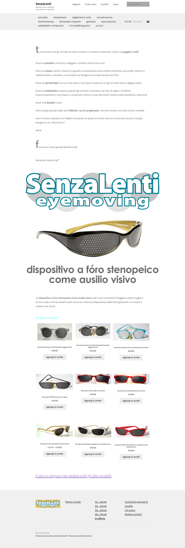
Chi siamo (130, 510)
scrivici (99, 25)
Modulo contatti (133, 514)
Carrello (105, 4)
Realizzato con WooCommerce (80, 536)
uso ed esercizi (105, 17)
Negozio (76, 4)
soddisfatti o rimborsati (50, 25)
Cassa (115, 4)
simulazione (59, 17)
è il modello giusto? (79, 25)
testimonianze (46, 21)
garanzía (91, 21)
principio (43, 17)
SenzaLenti (43, 4)
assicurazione (108, 21)
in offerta (100, 518)
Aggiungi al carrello (54, 357)
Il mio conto (90, 4)
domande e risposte (70, 21)
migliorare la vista (81, 17)
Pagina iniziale (73, 501)
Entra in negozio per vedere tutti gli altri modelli (73, 475)
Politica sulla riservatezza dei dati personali (52, 536)
